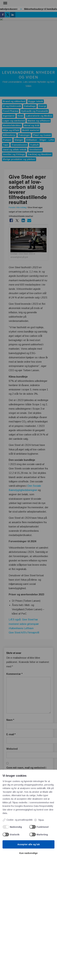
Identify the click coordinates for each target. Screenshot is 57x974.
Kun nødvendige (28, 853)
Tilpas (41, 820)
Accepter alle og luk (28, 844)
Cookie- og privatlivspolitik (19, 820)
